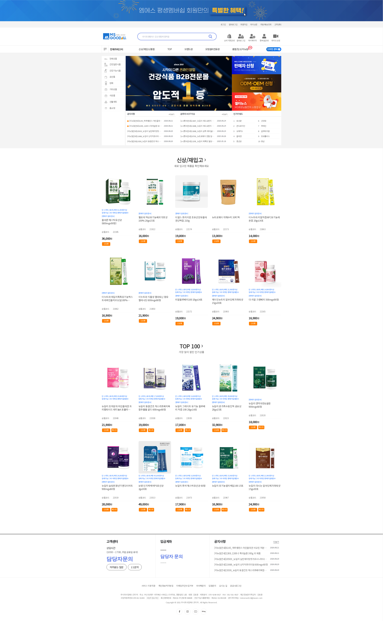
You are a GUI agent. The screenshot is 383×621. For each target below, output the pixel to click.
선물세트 (113, 101)
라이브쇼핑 (275, 40)
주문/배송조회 (265, 24)
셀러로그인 (233, 24)
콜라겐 (239, 136)
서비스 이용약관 (148, 585)
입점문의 (212, 585)
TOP (169, 49)
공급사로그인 (235, 585)
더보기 (276, 541)
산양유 (263, 120)
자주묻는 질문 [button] (116, 567)
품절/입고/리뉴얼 (240, 49)
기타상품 (113, 89)
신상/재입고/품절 (147, 49)
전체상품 (113, 58)
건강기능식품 (115, 70)
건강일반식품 (115, 64)
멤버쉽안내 (264, 40)
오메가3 (239, 131)
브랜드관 (188, 49)
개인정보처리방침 (165, 585)
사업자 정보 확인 (152, 598)
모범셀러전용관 (212, 49)
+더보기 (171, 114)
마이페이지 (252, 40)
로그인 (223, 24)
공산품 (112, 76)
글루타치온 (265, 131)
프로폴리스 (265, 136)
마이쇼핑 (253, 24)
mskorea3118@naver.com (251, 597)
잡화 (111, 83)
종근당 (239, 141)
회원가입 (243, 24)
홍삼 (263, 141)
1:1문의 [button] (135, 567)
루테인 (263, 125)
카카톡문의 (201, 585)
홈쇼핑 (112, 108)
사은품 (112, 95)
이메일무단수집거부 (184, 585)
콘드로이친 (240, 125)
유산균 (239, 120)
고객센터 (277, 24)
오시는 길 (223, 585)
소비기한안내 (229, 40)
